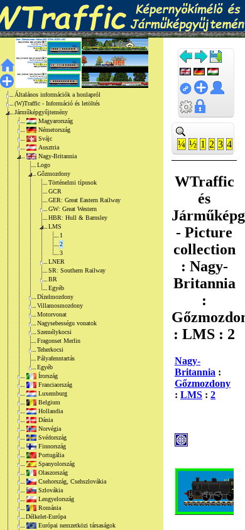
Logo (43, 164)
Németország (54, 129)
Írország (48, 375)
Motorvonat (52, 314)
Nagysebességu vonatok (67, 323)
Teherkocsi (50, 349)
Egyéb (56, 287)
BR (52, 279)
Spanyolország (56, 463)
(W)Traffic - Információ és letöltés (57, 103)
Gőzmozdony (53, 173)
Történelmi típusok (72, 182)
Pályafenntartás (56, 358)
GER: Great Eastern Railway (84, 200)
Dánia (45, 419)
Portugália (51, 455)
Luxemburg (52, 393)
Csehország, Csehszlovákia (72, 481)
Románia (49, 507)
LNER (56, 261)
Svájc (45, 138)
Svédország (52, 437)
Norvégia (49, 428)
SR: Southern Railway (77, 270)
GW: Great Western (72, 208)
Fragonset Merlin (58, 340)
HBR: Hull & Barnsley (77, 217)
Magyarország (55, 120)
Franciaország (55, 384)
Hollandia (50, 411)
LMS (55, 226)
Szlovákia (50, 490)
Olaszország (53, 472)
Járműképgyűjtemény (41, 112)
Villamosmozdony (60, 305)
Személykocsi (54, 331)
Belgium (49, 402)
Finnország (52, 446)
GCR (55, 191)
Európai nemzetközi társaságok (77, 525)
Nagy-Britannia (57, 156)
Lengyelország (56, 498)
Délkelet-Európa (46, 516)
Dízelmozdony (55, 296)
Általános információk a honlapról (57, 94)
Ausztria (48, 147)
